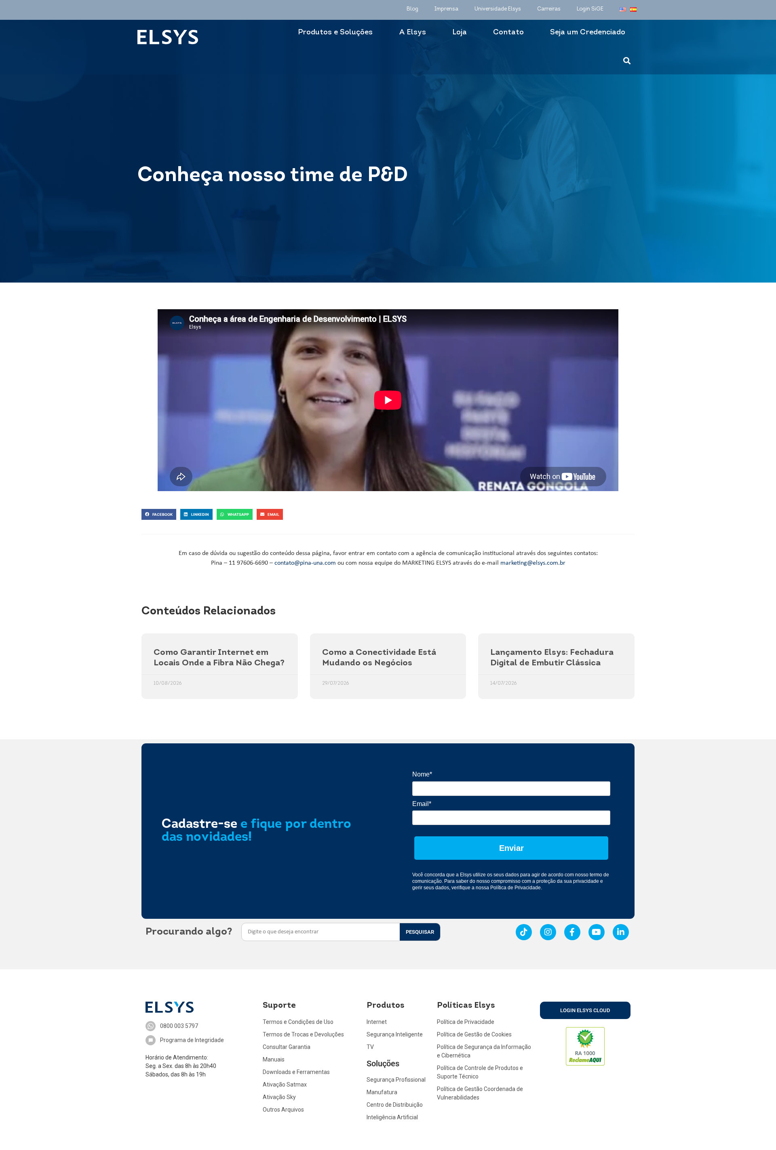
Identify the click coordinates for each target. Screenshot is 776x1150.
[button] (158, 514)
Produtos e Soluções (335, 32)
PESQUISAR (420, 932)
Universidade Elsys (497, 9)
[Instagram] (548, 932)
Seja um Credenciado (587, 32)
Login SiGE (590, 9)
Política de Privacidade (515, 887)
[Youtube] (596, 932)
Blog (412, 9)
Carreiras (549, 9)
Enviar (511, 848)
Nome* (422, 774)
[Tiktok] (524, 932)
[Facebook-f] (572, 932)
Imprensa (446, 9)
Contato (508, 32)
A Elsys (412, 32)
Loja (459, 32)
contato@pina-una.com (305, 563)
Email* (421, 803)
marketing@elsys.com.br (532, 563)
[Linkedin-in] (621, 932)
